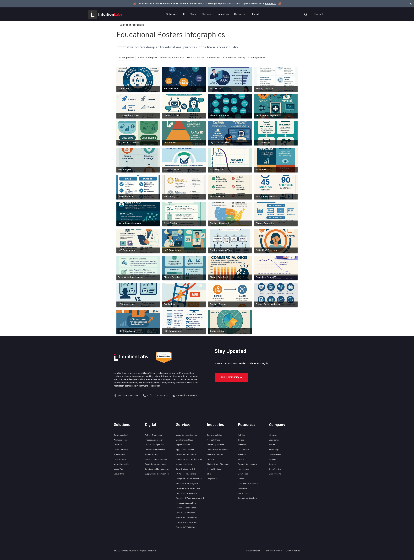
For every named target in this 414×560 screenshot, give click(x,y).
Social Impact (275, 449)
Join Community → (231, 377)
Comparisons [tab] (213, 57)
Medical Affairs (213, 440)
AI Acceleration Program (187, 483)
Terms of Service (273, 550)
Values (272, 445)
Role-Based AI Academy (186, 493)
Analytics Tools (120, 440)
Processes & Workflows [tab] (172, 57)
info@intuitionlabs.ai (186, 395)
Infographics (243, 469)
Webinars (242, 454)
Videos (241, 459)
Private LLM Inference (185, 513)
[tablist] (192, 58)
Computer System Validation (189, 479)
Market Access (151, 454)
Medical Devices (214, 469)
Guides (241, 440)
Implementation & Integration (189, 459)
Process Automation (154, 440)
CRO (209, 474)
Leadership (274, 440)
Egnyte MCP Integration (186, 522)
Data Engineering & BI (185, 469)
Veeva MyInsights (121, 464)
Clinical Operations (215, 445)
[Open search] (306, 14)
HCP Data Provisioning (186, 474)
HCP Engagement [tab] (257, 57)
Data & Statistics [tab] (195, 57)
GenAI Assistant (121, 435)
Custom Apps (120, 459)
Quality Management (154, 445)
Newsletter (243, 488)
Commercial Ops (214, 435)
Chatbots (118, 445)
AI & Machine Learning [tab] (234, 57)
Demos (241, 479)
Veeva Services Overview (186, 435)
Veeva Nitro (119, 474)
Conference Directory (247, 498)
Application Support (185, 449)
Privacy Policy (253, 550)
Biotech (210, 459)
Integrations (119, 454)
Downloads (243, 474)
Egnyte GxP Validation (186, 527)
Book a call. (270, 3)
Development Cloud (184, 440)
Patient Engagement (154, 435)
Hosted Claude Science (186, 508)
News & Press (275, 454)
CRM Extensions (121, 449)
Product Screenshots (247, 464)
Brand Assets (275, 474)
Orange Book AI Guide (247, 483)
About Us (273, 435)
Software (242, 445)
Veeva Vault (119, 469)
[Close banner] (410, 3)
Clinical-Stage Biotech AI (218, 464)
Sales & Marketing (215, 454)
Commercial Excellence (155, 449)
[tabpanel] (207, 200)
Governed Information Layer (188, 488)
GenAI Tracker (244, 493)
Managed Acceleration (186, 503)
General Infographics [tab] (147, 57)
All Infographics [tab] (126, 57)
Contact (318, 14)
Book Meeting (275, 469)
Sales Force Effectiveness (156, 459)
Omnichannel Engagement (157, 469)
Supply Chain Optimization (157, 474)
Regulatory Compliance (155, 464)
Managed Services (184, 464)
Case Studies (244, 449)
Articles (241, 435)
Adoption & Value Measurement (190, 498)
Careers (272, 459)
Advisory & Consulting (186, 454)
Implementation (183, 445)
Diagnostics (212, 479)
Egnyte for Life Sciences (186, 517)
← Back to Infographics (130, 25)
